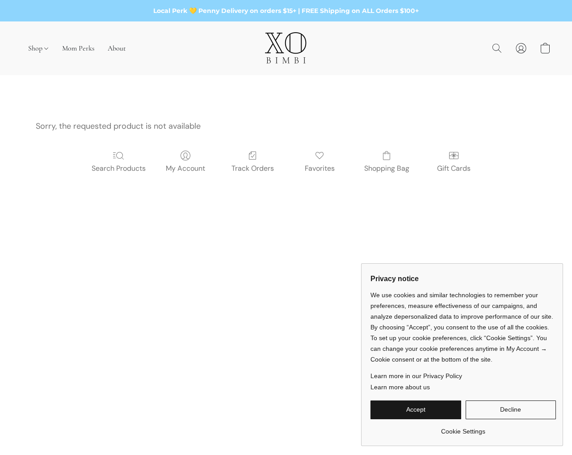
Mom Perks (78, 48)
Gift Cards (454, 168)
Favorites (320, 168)
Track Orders (252, 168)
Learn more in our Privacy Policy (416, 375)
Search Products (119, 168)
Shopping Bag (386, 168)
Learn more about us (400, 387)
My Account (185, 168)
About (117, 48)
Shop (36, 48)
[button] (286, 48)
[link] (463, 428)
